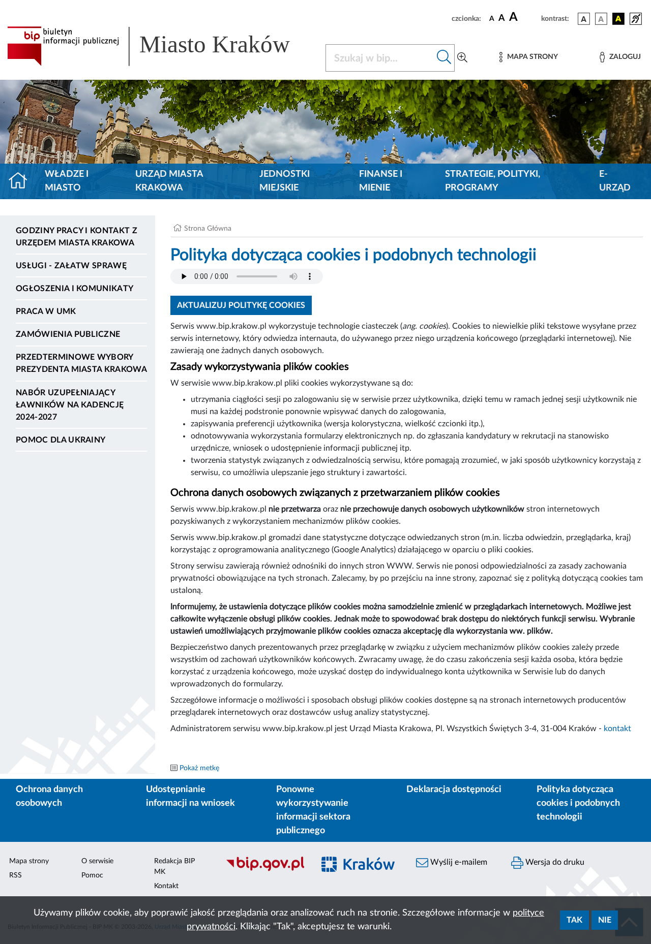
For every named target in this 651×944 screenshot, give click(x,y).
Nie (604, 920)
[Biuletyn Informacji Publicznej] (265, 870)
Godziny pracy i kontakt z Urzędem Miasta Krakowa (76, 237)
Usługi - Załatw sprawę (71, 266)
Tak (574, 920)
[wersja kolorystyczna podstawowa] (583, 18)
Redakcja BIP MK (174, 866)
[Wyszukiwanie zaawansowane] (462, 58)
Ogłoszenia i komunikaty (74, 289)
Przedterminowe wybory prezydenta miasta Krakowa (81, 363)
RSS (15, 875)
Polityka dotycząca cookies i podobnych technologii (578, 803)
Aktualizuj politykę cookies (241, 305)
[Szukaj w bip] (444, 58)
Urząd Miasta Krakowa (169, 181)
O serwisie (97, 861)
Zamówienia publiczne (68, 334)
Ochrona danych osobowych (49, 796)
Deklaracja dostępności (453, 789)
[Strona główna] (22, 181)
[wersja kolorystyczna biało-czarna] (601, 18)
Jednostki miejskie (284, 181)
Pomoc (92, 875)
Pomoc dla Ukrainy (60, 440)
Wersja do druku (553, 862)
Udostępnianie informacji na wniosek (190, 796)
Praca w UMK (46, 311)
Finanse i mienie (380, 181)
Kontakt (166, 886)
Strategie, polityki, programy (492, 181)
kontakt (617, 729)
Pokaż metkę (199, 768)
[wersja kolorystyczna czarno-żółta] (618, 18)
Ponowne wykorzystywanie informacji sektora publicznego (313, 810)
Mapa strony (29, 861)
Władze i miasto (66, 181)
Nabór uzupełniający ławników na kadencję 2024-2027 (70, 405)
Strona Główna (207, 228)
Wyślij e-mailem (457, 862)
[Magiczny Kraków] (359, 870)
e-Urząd (615, 181)
